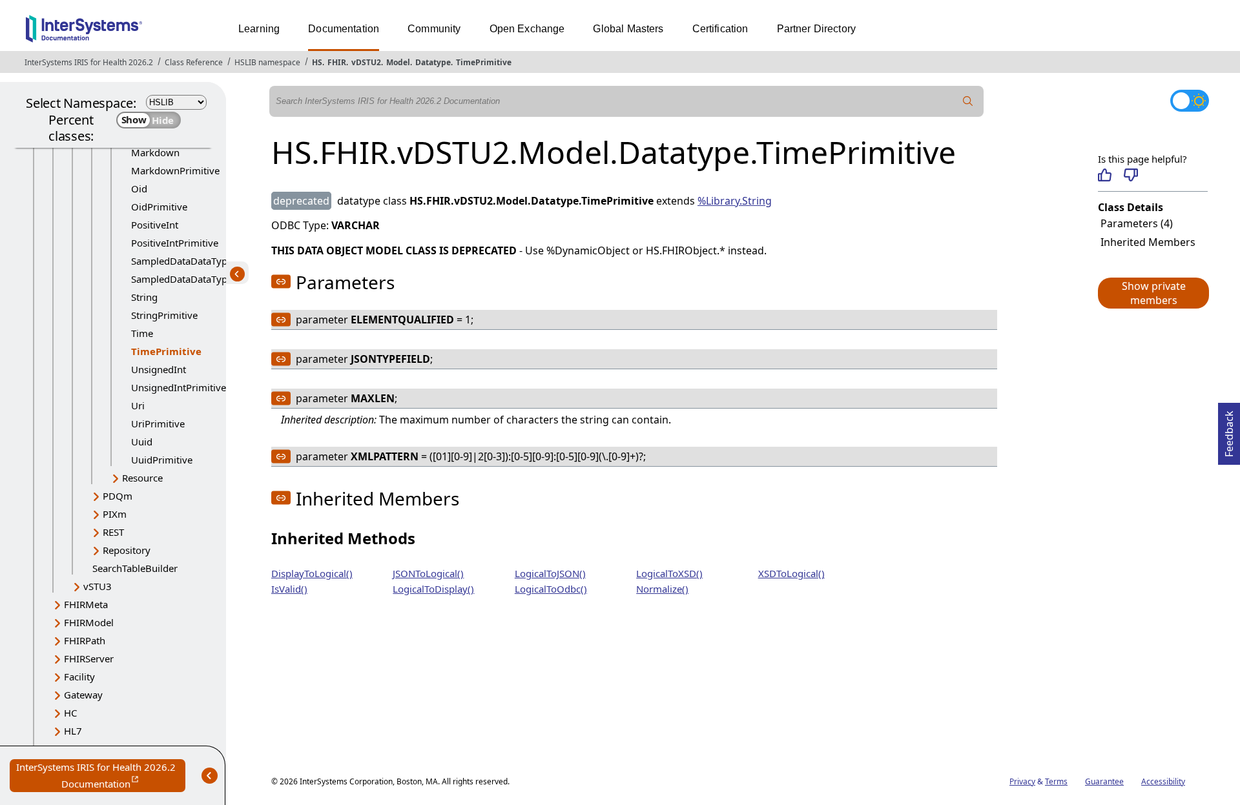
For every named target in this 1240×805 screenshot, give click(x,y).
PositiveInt (154, 224)
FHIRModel (89, 622)
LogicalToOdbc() (551, 588)
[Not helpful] (1130, 174)
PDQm (117, 495)
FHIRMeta (86, 604)
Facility (79, 676)
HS (317, 62)
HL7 (73, 730)
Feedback (1229, 430)
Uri (138, 405)
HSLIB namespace (267, 62)
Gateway (83, 694)
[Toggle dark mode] (1189, 101)
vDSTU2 (366, 62)
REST (113, 531)
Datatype (433, 62)
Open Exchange (527, 28)
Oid (139, 188)
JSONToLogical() (428, 573)
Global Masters (628, 28)
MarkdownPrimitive (175, 170)
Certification (720, 28)
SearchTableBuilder (135, 568)
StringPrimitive (164, 315)
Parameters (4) (1136, 223)
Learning (259, 28)
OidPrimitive (159, 206)
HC (70, 712)
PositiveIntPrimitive (174, 242)
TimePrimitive (484, 62)
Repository (126, 550)
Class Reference (194, 62)
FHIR (336, 62)
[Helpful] (1104, 174)
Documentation (343, 28)
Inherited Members (1147, 242)
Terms (1056, 781)
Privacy (1022, 781)
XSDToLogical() (791, 573)
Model (398, 62)
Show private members (1154, 293)
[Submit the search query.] (968, 101)
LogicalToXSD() (669, 573)
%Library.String (735, 201)
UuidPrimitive (161, 459)
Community (434, 28)
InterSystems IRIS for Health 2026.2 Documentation (100, 776)
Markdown (155, 152)
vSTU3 (97, 586)
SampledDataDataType (181, 260)
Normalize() (662, 588)
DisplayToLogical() (312, 573)
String (144, 296)
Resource (142, 477)
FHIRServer (89, 658)
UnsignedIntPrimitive (178, 387)
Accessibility (1163, 781)
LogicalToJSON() (550, 573)
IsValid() (289, 588)
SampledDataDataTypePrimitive (202, 278)
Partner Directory (816, 28)
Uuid (141, 441)
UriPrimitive (158, 423)
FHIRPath (84, 640)
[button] (1153, 293)
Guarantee (1104, 781)
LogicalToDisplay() (433, 588)
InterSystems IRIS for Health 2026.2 (89, 62)
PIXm (115, 513)
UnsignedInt (158, 369)
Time (142, 333)
